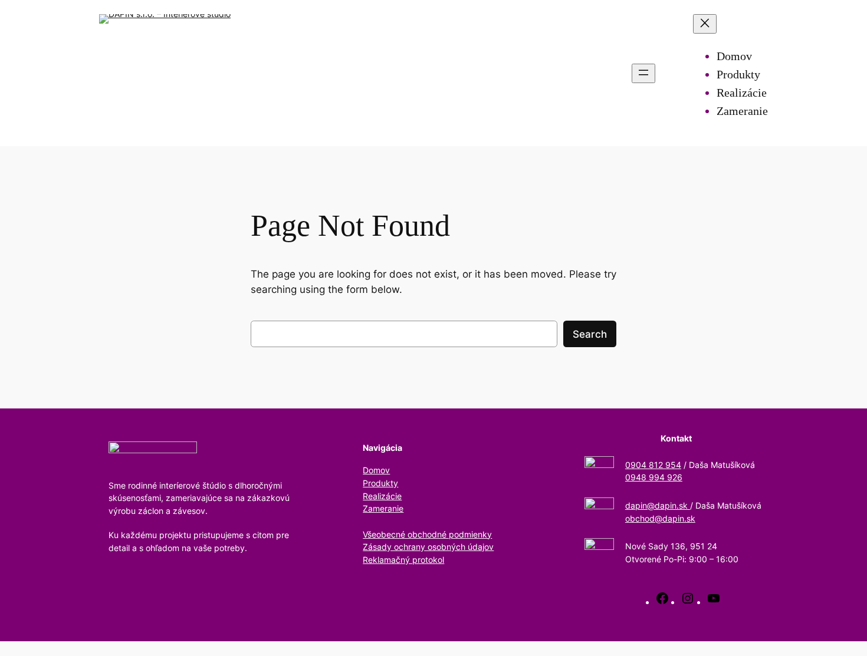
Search (590, 334)
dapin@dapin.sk (657, 505)
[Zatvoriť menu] (705, 24)
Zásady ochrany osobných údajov (428, 547)
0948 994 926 (653, 477)
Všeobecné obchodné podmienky (427, 534)
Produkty (380, 483)
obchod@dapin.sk (660, 518)
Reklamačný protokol (403, 560)
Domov (376, 470)
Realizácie (382, 496)
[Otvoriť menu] (643, 73)
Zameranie (383, 508)
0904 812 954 (653, 465)
